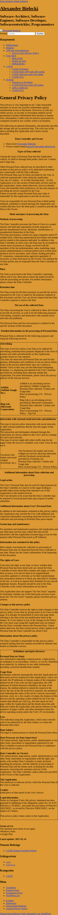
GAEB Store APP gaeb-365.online (28, 71)
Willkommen (12, 45)
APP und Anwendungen (17, 50)
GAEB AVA (18, 77)
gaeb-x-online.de (20, 87)
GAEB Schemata (20, 69)
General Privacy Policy (17, 908)
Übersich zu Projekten (22, 82)
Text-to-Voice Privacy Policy (25, 53)
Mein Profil (17, 58)
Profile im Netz (19, 61)
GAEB (9, 66)
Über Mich (11, 56)
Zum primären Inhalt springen (14, 1)
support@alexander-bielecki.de (40, 146)
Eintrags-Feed (12, 890)
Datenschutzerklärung (16, 906)
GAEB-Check (10, 865)
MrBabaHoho (18, 63)
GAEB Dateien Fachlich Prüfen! (21, 850)
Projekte (10, 79)
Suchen (3, 33)
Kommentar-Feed (14, 893)
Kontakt (10, 900)
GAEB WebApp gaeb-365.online (27, 74)
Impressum (11, 903)
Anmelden (11, 887)
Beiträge (10, 48)
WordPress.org (13, 895)
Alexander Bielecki (19, 8)
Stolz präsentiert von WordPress (36, 913)
